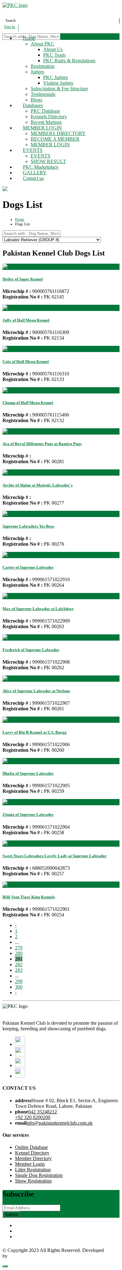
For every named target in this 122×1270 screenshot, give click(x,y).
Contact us (33, 178)
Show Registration (33, 1180)
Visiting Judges (58, 83)
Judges (37, 71)
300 (19, 987)
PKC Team (54, 55)
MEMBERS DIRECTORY (58, 133)
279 (19, 947)
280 (19, 953)
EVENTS (33, 150)
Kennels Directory (49, 116)
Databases (33, 105)
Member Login (30, 1164)
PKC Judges (55, 77)
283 (19, 970)
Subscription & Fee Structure (59, 88)
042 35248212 (42, 1111)
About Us (53, 49)
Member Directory (33, 1158)
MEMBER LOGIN (42, 127)
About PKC (42, 43)
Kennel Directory (32, 1152)
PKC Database (45, 111)
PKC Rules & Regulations (69, 60)
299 (19, 981)
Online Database (31, 1147)
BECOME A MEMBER (55, 139)
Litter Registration (33, 1169)
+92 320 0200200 (32, 1117)
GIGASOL (19, 1255)
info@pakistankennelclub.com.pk (59, 1123)
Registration (42, 66)
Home (29, 38)
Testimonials (43, 94)
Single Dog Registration (39, 1175)
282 (19, 964)
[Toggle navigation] (4, 12)
